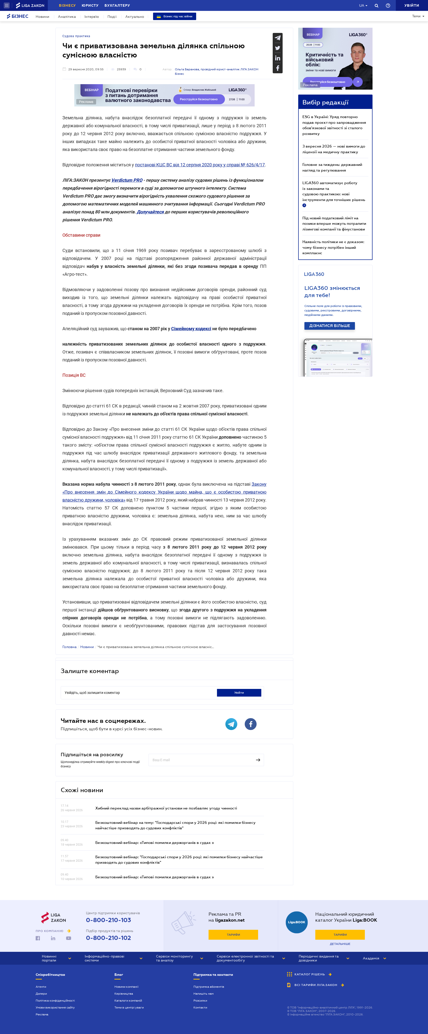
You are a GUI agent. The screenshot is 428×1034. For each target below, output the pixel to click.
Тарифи (233, 934)
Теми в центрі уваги (129, 1007)
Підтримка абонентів (208, 986)
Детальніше (340, 944)
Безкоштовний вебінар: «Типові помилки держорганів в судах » (154, 842)
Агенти (41, 986)
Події (112, 17)
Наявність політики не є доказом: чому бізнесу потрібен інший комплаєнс (333, 247)
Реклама (42, 1014)
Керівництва (123, 993)
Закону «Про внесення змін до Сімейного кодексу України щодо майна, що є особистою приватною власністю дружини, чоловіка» (164, 492)
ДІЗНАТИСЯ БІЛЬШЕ (329, 326)
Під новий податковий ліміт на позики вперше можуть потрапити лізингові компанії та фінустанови (334, 223)
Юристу (90, 5)
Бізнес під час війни (177, 16)
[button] (7, 5)
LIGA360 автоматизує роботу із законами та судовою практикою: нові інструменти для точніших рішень (333, 193)
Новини (42, 17)
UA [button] (361, 5)
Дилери (41, 993)
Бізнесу (67, 5)
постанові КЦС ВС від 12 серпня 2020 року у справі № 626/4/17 (200, 164)
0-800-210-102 (108, 938)
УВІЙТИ (239, 692)
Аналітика (67, 17)
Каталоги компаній (128, 1000)
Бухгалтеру (117, 5)
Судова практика (76, 36)
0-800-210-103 (108, 920)
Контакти (200, 1007)
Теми (416, 16)
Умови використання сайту (55, 1007)
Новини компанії (126, 986)
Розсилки (200, 1000)
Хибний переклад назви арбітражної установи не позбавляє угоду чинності (166, 808)
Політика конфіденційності (55, 1000)
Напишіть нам (203, 993)
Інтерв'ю (91, 17)
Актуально (134, 17)
